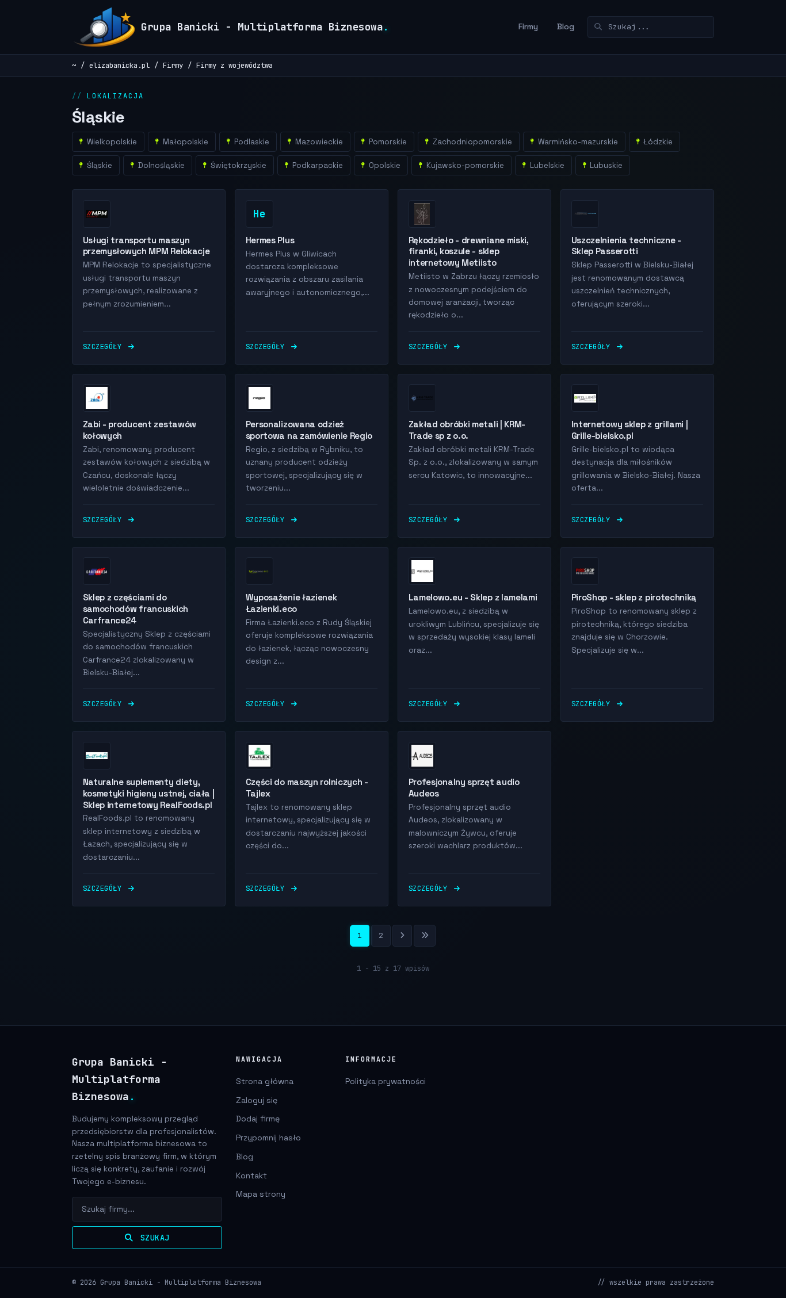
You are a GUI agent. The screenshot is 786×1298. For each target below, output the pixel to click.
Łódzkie (658, 142)
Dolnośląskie (161, 165)
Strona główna (264, 1081)
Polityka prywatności (385, 1081)
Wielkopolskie (112, 142)
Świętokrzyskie (238, 165)
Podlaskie (251, 142)
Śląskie (99, 165)
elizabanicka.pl (119, 65)
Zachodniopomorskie (472, 142)
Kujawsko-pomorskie (465, 165)
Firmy (528, 26)
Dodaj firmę (258, 1118)
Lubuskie (606, 165)
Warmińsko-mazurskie (578, 142)
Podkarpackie (317, 165)
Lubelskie (547, 165)
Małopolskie (185, 142)
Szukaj (152, 1237)
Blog (565, 26)
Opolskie (384, 165)
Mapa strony (260, 1194)
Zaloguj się (256, 1100)
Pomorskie (388, 142)
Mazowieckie (319, 142)
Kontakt (251, 1175)
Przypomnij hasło (268, 1137)
